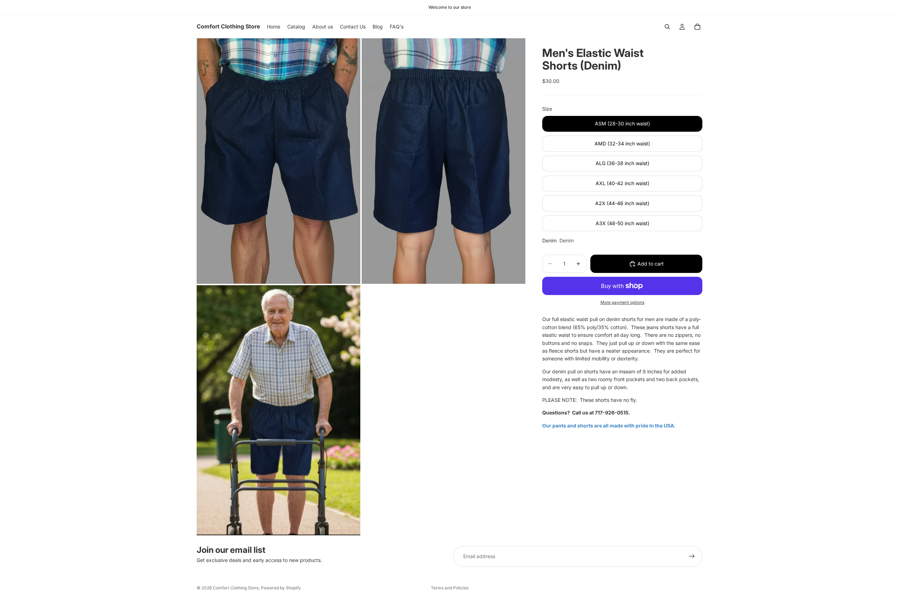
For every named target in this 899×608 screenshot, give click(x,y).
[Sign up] (691, 556)
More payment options (622, 302)
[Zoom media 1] (278, 161)
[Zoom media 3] (278, 410)
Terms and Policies (449, 587)
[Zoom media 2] (443, 161)
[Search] (667, 26)
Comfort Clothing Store (236, 587)
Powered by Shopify (281, 587)
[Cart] (697, 26)
